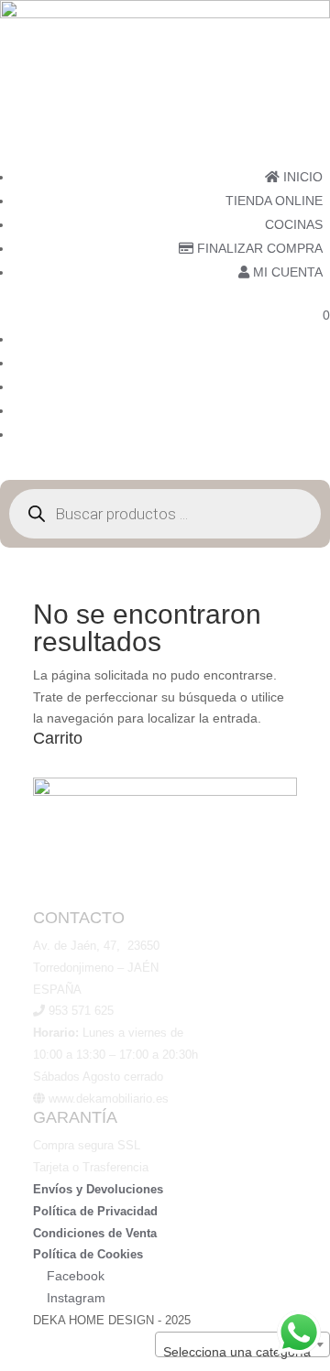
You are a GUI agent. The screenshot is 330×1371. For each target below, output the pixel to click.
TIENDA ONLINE (274, 200)
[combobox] (242, 1344)
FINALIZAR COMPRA (258, 248)
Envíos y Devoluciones (98, 1189)
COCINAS (294, 224)
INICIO (301, 176)
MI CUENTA (286, 272)
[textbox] (242, 1352)
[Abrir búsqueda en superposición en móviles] (165, 514)
